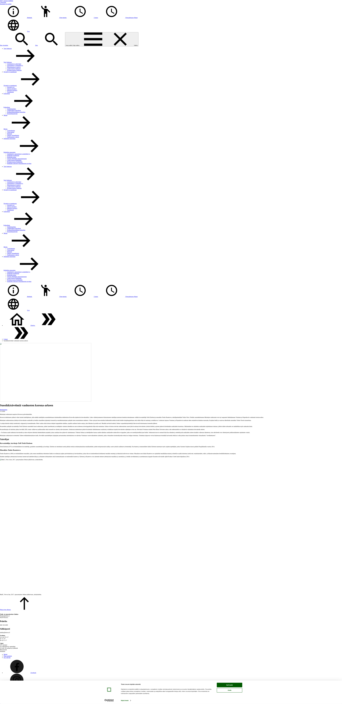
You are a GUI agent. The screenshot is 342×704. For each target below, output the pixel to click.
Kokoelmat (7, 93)
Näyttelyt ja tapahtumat (10, 72)
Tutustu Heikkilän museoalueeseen (17, 158)
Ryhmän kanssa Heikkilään (14, 162)
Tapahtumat (10, 92)
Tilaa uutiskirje (8, 656)
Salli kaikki (229, 685)
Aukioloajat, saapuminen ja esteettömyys (18, 154)
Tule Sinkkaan (8, 48)
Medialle (9, 134)
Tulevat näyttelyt (11, 89)
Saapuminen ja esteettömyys (15, 65)
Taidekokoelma (11, 109)
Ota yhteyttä (7, 657)
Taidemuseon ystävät (13, 137)
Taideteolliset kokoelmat (14, 110)
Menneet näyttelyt (12, 90)
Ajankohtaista (11, 130)
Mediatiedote (3, 409)
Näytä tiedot (125, 700)
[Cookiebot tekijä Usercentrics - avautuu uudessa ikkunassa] (109, 700)
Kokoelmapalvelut (12, 113)
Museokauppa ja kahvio (14, 67)
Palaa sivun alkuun (5, 609)
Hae (36, 45)
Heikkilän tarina (11, 157)
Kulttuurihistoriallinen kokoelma (16, 112)
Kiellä (229, 690)
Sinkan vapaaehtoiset (13, 135)
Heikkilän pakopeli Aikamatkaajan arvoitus (19, 163)
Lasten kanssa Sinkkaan (14, 68)
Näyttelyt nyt (10, 87)
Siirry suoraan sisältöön (6, 1)
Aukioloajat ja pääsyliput (14, 64)
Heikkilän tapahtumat (13, 155)
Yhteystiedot (10, 132)
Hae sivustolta (4, 45)
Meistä (5, 115)
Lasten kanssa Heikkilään (14, 160)
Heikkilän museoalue (9, 138)
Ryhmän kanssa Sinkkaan (14, 70)
